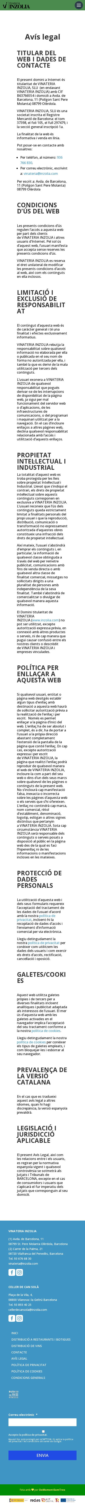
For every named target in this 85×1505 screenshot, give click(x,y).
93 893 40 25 (22, 1305)
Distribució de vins (26, 1346)
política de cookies (46, 1030)
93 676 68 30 (22, 1259)
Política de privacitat (28, 1365)
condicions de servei (38, 1441)
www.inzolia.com (45, 620)
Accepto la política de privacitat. (27, 1435)
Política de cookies (26, 1371)
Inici (14, 1333)
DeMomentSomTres (52, 1490)
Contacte (19, 1352)
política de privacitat (44, 943)
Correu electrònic (23, 1415)
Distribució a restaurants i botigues (41, 1339)
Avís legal (19, 1358)
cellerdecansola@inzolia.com (27, 1310)
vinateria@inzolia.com (41, 173)
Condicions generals (28, 1378)
